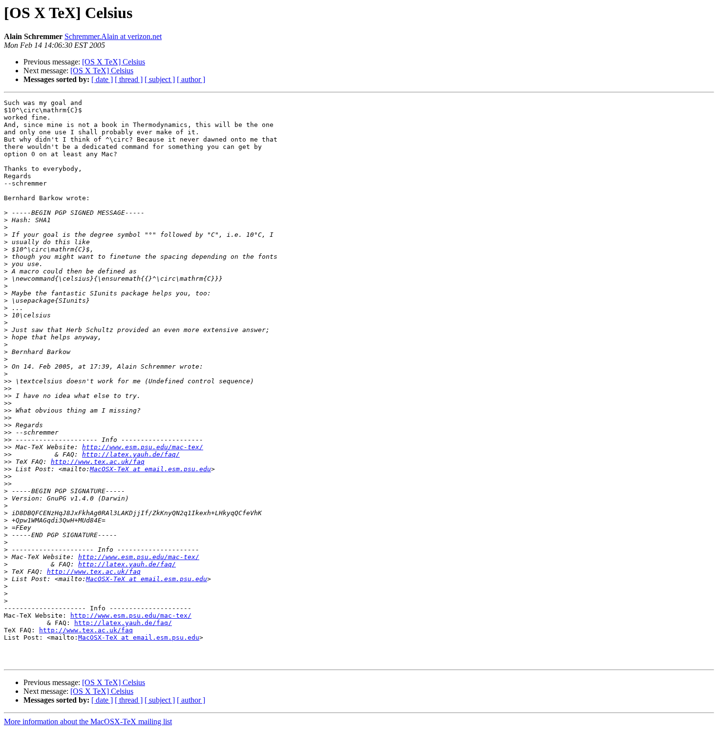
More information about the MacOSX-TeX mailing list (88, 721)
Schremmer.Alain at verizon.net (113, 36)
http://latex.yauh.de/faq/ (131, 454)
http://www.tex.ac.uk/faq (98, 461)
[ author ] (191, 79)
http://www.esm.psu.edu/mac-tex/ (142, 447)
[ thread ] (129, 79)
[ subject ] (160, 79)
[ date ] (102, 79)
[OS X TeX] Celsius (113, 62)
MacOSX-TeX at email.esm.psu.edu (150, 469)
